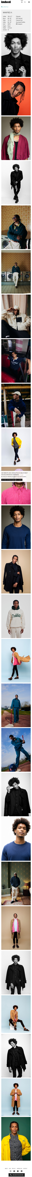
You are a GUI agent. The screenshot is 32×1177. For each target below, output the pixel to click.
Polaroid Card (19, 20)
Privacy (14, 1168)
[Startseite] (6, 2)
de (22, 2)
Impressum (19, 1168)
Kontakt (25, 1168)
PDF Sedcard (19, 18)
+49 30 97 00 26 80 (17, 1175)
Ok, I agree (19, 480)
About (6, 1168)
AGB (10, 1168)
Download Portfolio (20, 22)
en (25, 2)
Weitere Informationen (8, 480)
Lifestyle (5, 7)
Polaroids (18, 16)
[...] (16, 55)
